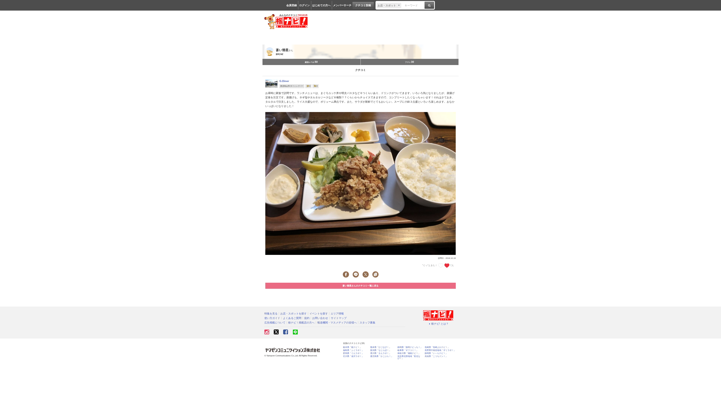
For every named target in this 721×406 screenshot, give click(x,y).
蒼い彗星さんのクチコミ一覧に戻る (360, 285)
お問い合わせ (320, 318)
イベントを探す (318, 313)
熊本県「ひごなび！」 (380, 347)
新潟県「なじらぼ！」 (380, 350)
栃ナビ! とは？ (440, 323)
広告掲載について (274, 322)
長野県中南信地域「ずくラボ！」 (440, 350)
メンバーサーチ (342, 5)
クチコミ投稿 (363, 5)
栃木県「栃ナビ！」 (352, 347)
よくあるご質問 (292, 318)
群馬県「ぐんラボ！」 (353, 353)
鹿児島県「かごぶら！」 (381, 356)
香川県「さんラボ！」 (380, 353)
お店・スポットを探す (293, 313)
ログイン (304, 5)
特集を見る (271, 313)
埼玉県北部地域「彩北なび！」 (408, 357)
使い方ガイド (272, 318)
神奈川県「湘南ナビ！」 (408, 353)
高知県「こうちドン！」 (436, 356)
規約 (306, 318)
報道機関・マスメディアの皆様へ (337, 322)
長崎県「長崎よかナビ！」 (437, 347)
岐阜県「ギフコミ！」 (407, 350)
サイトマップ (339, 318)
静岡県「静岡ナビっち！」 (409, 347)
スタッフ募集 (367, 322)
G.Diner (284, 81)
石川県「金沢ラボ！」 (353, 356)
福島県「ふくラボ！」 (353, 350)
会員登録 (291, 5)
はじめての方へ (321, 5)
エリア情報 (337, 313)
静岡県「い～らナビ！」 (436, 353)
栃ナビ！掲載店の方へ (301, 322)
